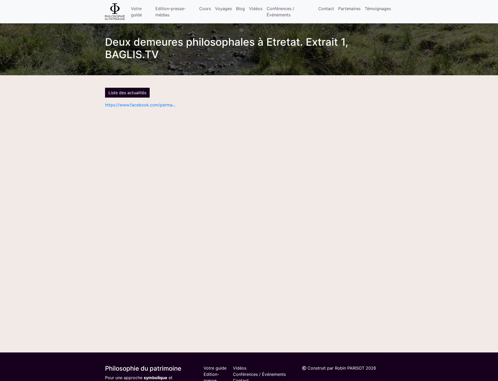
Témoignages (378, 8)
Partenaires (349, 8)
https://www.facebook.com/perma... (140, 104)
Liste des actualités (127, 92)
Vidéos (255, 8)
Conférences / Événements (280, 11)
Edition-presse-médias (170, 11)
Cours (205, 8)
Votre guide (136, 11)
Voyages (223, 8)
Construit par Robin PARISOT (336, 368)
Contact (326, 8)
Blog (240, 8)
